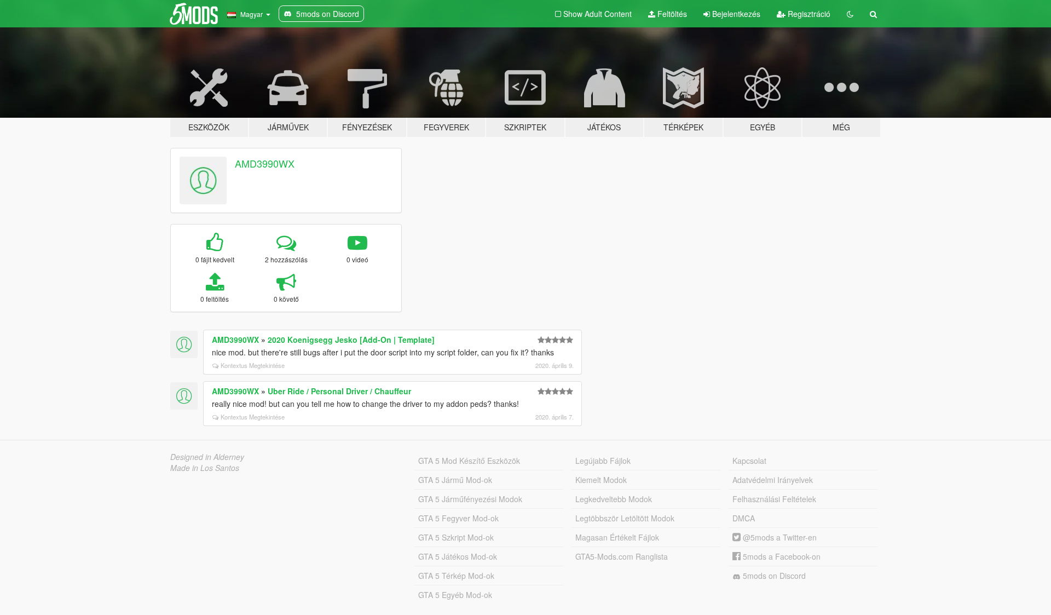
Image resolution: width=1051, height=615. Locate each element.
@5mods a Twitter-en (779, 537)
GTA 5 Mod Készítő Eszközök (469, 460)
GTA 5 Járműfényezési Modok (470, 498)
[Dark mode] (850, 13)
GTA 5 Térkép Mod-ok (456, 575)
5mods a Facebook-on (781, 556)
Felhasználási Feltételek (774, 498)
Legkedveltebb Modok (613, 498)
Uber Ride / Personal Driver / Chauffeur (339, 391)
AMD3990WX (264, 163)
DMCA (743, 518)
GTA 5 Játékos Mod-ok (457, 556)
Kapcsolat (749, 460)
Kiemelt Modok (601, 479)
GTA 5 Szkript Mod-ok (456, 537)
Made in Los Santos (204, 467)
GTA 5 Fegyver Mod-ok (458, 518)
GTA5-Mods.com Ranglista (621, 556)
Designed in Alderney (207, 456)
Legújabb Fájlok (603, 460)
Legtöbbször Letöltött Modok (624, 518)
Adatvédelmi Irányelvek (772, 479)
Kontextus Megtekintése (253, 365)
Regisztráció (808, 13)
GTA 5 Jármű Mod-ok (455, 479)
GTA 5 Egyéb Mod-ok (455, 594)
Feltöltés (671, 13)
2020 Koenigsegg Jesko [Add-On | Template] (351, 339)
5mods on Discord (773, 575)
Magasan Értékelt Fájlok (617, 537)
